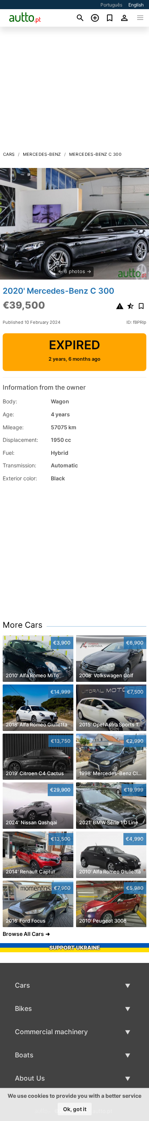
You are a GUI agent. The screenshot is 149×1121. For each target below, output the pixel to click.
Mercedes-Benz (42, 154)
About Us (30, 1078)
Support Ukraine (74, 947)
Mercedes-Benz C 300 (95, 154)
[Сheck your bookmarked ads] (109, 18)
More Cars (22, 625)
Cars (9, 154)
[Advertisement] (74, 91)
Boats (24, 1055)
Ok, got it (74, 1109)
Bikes (23, 1008)
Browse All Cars (23, 934)
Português (111, 5)
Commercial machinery (51, 1032)
